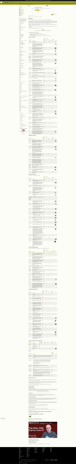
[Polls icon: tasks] (56, 279)
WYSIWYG (20, 110)
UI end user (48, 40)
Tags (19, 94)
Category (20, 31)
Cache (29, 273)
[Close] (56, 8)
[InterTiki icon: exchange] (55, 334)
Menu (19, 66)
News (43, 0)
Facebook (42, 214)
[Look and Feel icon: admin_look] (55, 147)
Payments (30, 323)
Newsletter (20, 70)
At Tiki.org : (26, 0)
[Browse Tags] (29, 15)
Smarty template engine (35, 312)
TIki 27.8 (21, 114)
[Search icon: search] (55, 195)
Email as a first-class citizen (35, 61)
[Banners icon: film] (55, 222)
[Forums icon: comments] (55, 44)
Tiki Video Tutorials (22, 124)
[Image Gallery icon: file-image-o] (55, 51)
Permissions (20, 73)
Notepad (29, 105)
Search (29, 194)
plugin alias (40, 254)
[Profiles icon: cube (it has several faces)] (55, 321)
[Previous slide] (30, 9)
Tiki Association (20, 451)
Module (20, 68)
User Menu (41, 100)
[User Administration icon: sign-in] (55, 305)
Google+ (37, 215)
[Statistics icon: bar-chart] (55, 220)
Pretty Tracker (38, 114)
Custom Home (20, 40)
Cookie (20, 38)
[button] (52, 14)
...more (20, 121)
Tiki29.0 (21, 118)
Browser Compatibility (21, 29)
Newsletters (30, 103)
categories (37, 65)
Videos (19, 458)
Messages (30, 53)
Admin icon (55, 40)
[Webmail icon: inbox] (55, 60)
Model (19, 454)
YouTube (41, 196)
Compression (30, 185)
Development (43, 449)
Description (33, 40)
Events (19, 457)
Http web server (34, 316)
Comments (30, 203)
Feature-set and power (53, 40)
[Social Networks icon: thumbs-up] (55, 215)
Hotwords (30, 271)
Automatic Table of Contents (30, 268)
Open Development (30, 360)
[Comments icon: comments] (55, 204)
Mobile (20, 67)
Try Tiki (34, 0)
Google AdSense (35, 197)
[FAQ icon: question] (55, 81)
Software (31, 0)
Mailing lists (28, 455)
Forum (19, 50)
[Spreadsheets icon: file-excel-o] (55, 111)
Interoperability (32, 412)
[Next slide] (56, 9)
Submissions (23, 23)
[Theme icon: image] (55, 188)
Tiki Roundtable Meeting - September (38, 9)
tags (39, 65)
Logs (19, 63)
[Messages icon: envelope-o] (55, 54)
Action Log (30, 313)
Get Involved (41, 0)
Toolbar (20, 78)
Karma (20, 61)
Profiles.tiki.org (37, 385)
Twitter (33, 215)
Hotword (20, 53)
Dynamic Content (21, 46)
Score (29, 228)
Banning (29, 300)
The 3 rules (35, 448)
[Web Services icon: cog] (56, 349)
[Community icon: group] (55, 239)
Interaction (30, 196)
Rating (29, 224)
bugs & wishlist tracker (45, 405)
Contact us (20, 36)
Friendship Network (21, 51)
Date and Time (20, 41)
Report (20, 77)
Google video (36, 196)
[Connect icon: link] (55, 318)
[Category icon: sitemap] (55, 141)
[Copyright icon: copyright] (56, 284)
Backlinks (20, 24)
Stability (51, 40)
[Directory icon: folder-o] (55, 79)
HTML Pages (30, 89)
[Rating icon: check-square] (55, 225)
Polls (19, 75)
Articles (29, 62)
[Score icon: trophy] (55, 229)
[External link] (44, 43)
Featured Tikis (46, 0)
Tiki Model (40, 363)
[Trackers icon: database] (55, 48)
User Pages (30, 128)
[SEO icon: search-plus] (55, 170)
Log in (74, 2)
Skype (33, 197)
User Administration (21, 100)
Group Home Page (24, 40)
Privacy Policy (35, 452)
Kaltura (20, 60)
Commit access (35, 449)
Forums (29, 43)
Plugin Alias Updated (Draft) (23, 116)
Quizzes (29, 109)
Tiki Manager (20, 98)
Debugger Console (30, 344)
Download (20, 449)
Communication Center (21, 34)
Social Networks (30, 214)
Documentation (30, 371)
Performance (20, 72)
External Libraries (30, 375)
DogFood (30, 356)
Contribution (30, 226)
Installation (30, 302)
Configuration (28, 449)
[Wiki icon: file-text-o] (55, 132)
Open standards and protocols (30, 365)
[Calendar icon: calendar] (55, 73)
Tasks (29, 124)
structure (37, 121)
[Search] (47, 5)
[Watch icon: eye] (55, 209)
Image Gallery (20, 55)
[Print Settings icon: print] (55, 218)
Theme (20, 97)
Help (38, 0)
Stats (19, 93)
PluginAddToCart (40, 115)
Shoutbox (30, 117)
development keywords (24, 20)
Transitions (20, 99)
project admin (38, 404)
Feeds (19, 80)
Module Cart (35, 115)
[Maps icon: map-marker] (55, 97)
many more (41, 197)
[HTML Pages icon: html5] (55, 90)
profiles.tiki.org (32, 380)
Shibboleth (38, 316)
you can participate (37, 395)
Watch (38, 100)
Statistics (29, 219)
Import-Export (20, 56)
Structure (30, 153)
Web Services (20, 105)
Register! (49, 0)
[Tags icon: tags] (55, 213)
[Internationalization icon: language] (55, 183)
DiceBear (21, 119)
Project (29, 0)
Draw (19, 45)
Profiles (34, 377)
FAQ (29, 80)
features (30, 15)
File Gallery (30, 50)
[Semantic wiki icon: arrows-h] (55, 158)
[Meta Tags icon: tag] (55, 167)
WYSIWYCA (20, 109)
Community (30, 238)
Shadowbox (20, 85)
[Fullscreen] (75, 0)
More (29, 416)
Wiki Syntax (56, 22)
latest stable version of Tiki (50, 399)
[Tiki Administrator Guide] (29, 17)
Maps (29, 96)
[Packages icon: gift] (55, 332)
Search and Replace (21, 83)
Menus (29, 143)
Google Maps (39, 196)
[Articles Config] (30, 17)
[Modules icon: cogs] (55, 149)
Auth (40, 315)
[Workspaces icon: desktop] (55, 201)
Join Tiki (19, 455)
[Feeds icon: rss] (55, 192)
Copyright (30, 283)
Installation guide (28, 448)
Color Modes (30, 241)
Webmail (30, 59)
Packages (30, 331)
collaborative (32, 15)
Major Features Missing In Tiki (51, 409)
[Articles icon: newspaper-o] (55, 63)
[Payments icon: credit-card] (55, 324)
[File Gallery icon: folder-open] (55, 85)
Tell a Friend (30, 236)
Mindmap (38, 197)
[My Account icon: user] (55, 100)
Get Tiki (36, 0)
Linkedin (35, 215)
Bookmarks (30, 159)
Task (42, 100)
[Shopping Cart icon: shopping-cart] (55, 114)
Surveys (29, 122)
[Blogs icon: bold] (55, 71)
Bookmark (33, 100)
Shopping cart (20, 87)
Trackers (29, 47)
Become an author (28, 451)
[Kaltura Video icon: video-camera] (55, 42)
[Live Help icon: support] (55, 95)
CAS (36, 316)
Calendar (30, 72)
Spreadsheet (20, 92)
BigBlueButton (20, 26)
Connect (29, 317)
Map (19, 65)
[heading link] (33, 18)
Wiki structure (20, 107)
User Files (30, 126)
